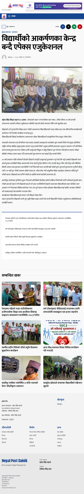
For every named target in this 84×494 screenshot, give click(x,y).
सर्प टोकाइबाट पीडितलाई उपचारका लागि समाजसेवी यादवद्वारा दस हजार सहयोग (30, 228)
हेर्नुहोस (11, 419)
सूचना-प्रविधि (61, 435)
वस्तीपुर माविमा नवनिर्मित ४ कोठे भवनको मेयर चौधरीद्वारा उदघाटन (26, 252)
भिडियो (31, 442)
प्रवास (59, 442)
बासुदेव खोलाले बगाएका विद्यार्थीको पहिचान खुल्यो (62, 384)
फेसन (3, 435)
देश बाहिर (60, 432)
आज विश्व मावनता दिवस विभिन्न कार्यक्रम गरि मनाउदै (21, 244)
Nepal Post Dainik (14, 461)
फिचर (31, 439)
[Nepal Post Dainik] (4, 16)
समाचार (15, 32)
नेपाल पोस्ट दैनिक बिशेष (37, 432)
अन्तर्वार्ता (32, 446)
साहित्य (59, 446)
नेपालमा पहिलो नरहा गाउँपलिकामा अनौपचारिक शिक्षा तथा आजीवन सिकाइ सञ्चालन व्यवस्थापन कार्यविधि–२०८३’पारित (38, 219)
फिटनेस (4, 439)
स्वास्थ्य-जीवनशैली (7, 432)
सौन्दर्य (4, 442)
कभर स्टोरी (32, 435)
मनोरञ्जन (59, 439)
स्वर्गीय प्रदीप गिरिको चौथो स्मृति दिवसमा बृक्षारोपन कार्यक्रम (24, 236)
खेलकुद (59, 404)
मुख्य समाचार (6, 32)
